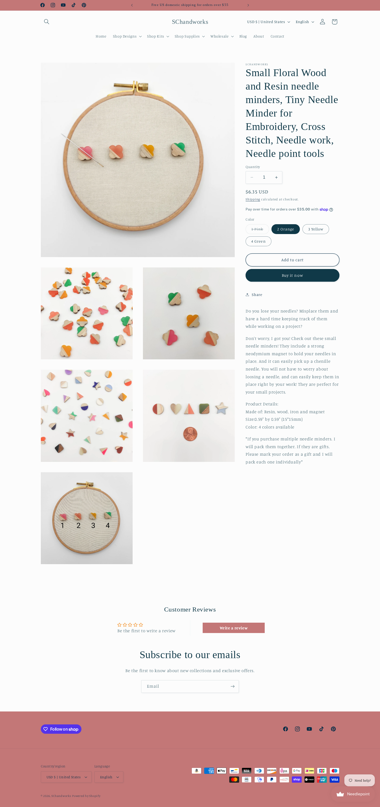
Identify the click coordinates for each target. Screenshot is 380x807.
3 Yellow (315, 229)
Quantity (253, 167)
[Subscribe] (233, 686)
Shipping (253, 199)
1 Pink (260, 230)
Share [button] (257, 294)
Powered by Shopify (86, 796)
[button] (47, 22)
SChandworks (61, 796)
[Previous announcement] (132, 5)
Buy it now (292, 275)
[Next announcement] (248, 5)
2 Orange (285, 229)
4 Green (258, 241)
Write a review (234, 627)
